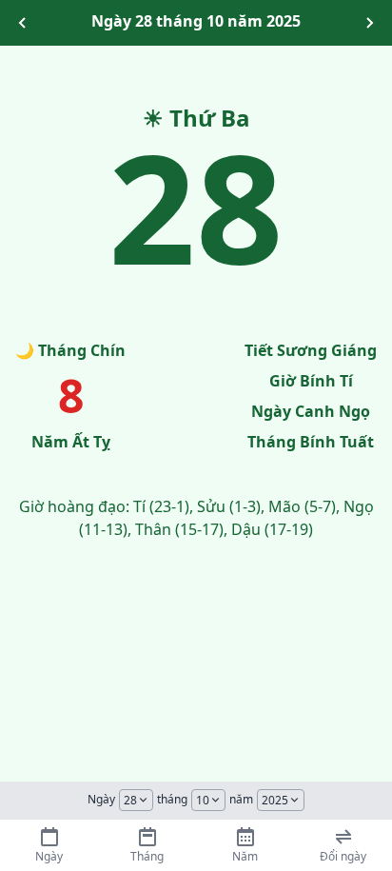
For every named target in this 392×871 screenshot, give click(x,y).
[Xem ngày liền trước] (22, 22)
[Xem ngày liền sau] (369, 22)
